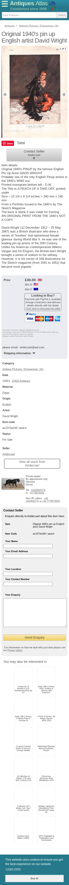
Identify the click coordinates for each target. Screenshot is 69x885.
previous (4, 94)
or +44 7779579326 (49, 501)
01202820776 (38, 490)
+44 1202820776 (37, 499)
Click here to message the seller (43, 308)
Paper (6, 392)
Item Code (11, 533)
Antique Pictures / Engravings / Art (22, 369)
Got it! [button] (34, 878)
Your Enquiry (12, 594)
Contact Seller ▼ (34, 155)
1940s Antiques (21, 380)
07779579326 (37, 492)
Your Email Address (16, 551)
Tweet (21, 142)
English (6, 404)
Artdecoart (8, 454)
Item (7, 524)
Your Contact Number (17, 579)
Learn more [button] (13, 869)
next (64, 94)
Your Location (13, 569)
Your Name (11, 541)
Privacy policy (14, 650)
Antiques (29, 3)
